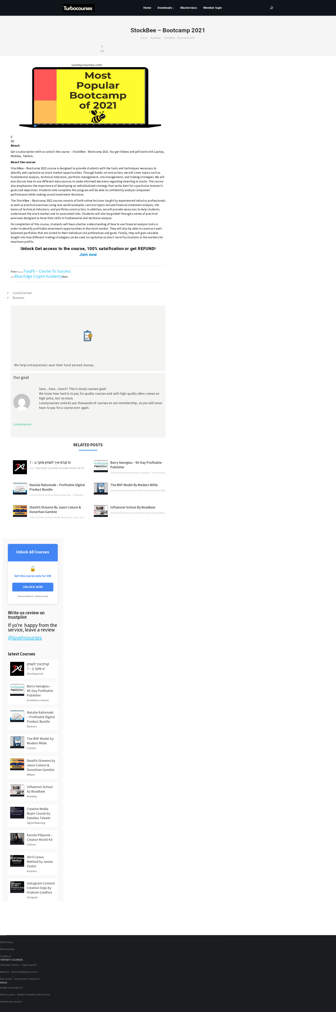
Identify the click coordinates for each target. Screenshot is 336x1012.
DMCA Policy (6, 942)
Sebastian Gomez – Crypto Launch (18, 964)
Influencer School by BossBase (132, 507)
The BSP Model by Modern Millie (134, 485)
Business (18, 298)
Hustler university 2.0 (11, 987)
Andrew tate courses (11, 1001)
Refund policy (7, 949)
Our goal (21, 377)
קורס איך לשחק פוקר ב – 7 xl (50, 462)
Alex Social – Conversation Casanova (19, 978)
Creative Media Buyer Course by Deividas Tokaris (38, 813)
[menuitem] (147, 8)
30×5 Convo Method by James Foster (40, 861)
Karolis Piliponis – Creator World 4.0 (40, 837)
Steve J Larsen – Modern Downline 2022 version (25, 994)
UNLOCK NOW (33, 586)
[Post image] (20, 467)
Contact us (5, 956)
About (3, 935)
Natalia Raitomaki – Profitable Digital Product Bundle (57, 487)
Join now (88, 254)
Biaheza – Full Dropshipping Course (19, 971)
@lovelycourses (25, 637)
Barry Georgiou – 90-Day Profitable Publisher (136, 464)
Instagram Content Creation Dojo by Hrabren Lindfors (41, 887)
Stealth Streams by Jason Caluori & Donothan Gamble (55, 509)
